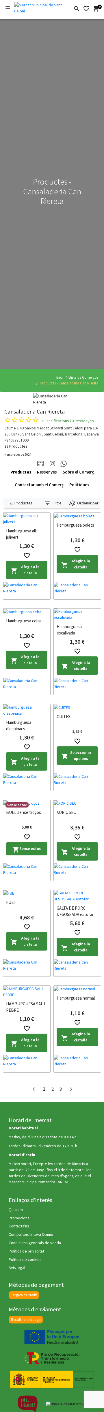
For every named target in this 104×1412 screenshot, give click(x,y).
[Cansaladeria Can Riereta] (26, 590)
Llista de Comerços (83, 377)
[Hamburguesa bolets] (77, 516)
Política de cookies (25, 1259)
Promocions (19, 1218)
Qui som (16, 1209)
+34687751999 (16, 440)
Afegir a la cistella (25, 569)
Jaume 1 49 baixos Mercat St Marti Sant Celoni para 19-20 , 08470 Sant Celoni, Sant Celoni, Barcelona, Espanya (51, 431)
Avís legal (17, 1267)
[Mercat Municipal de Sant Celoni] (37, 7)
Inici (59, 377)
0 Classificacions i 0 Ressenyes (67, 420)
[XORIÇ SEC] (77, 803)
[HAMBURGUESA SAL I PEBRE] (26, 992)
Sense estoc (26, 849)
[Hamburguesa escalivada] (77, 615)
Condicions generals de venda (35, 1242)
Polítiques (79, 484)
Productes (20, 472)
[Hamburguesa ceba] (26, 612)
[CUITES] (77, 707)
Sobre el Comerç (78, 472)
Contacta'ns (19, 1226)
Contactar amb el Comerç (39, 484)
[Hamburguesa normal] (77, 989)
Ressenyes (47, 472)
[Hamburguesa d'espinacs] (26, 710)
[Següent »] (71, 1090)
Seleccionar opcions (76, 755)
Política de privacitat (26, 1251)
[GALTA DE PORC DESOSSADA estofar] (77, 896)
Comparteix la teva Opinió (31, 1234)
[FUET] (26, 893)
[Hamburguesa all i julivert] (26, 519)
